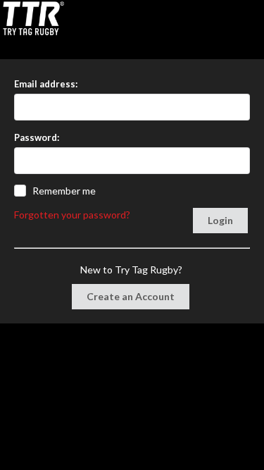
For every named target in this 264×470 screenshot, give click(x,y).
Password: (36, 137)
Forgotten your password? (72, 215)
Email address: (45, 83)
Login (220, 220)
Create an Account (131, 296)
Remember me (64, 191)
